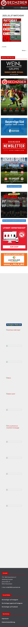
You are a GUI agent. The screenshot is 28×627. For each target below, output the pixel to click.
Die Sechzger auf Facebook (10, 607)
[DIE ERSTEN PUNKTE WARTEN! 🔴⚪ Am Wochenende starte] (14, 205)
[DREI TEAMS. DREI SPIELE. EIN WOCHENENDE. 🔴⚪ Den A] (14, 171)
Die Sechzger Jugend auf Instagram (12, 603)
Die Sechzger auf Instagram (10, 600)
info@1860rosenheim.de (13, 587)
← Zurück (3, 46)
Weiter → (24, 50)
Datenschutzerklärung (8, 622)
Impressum (5, 618)
